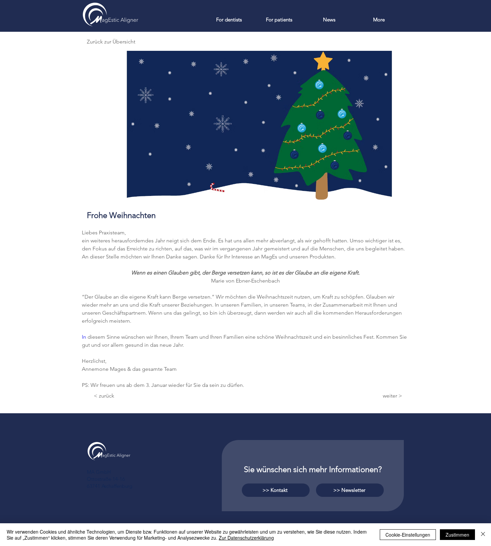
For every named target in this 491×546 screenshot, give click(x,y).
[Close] (483, 535)
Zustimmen (457, 534)
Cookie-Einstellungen (407, 534)
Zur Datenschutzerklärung (246, 537)
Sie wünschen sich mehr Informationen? (313, 469)
